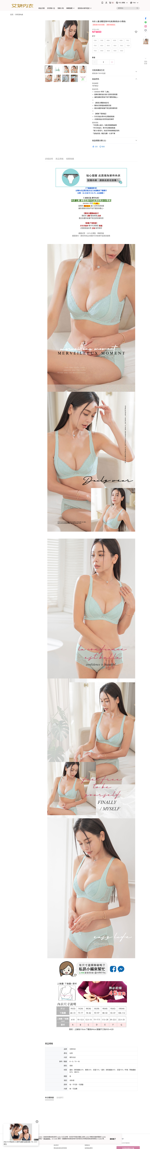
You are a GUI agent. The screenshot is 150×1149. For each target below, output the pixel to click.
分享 (96, 147)
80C (101, 45)
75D (95, 51)
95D (121, 51)
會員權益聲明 (89, 1148)
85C (108, 45)
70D (128, 45)
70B (95, 40)
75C (95, 45)
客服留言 (87, 1145)
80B (108, 40)
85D (108, 51)
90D (115, 51)
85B (114, 40)
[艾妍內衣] (22, 5)
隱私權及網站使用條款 (60, 1148)
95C (121, 45)
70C (127, 40)
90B (121, 40)
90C (115, 45)
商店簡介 (56, 1145)
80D (101, 51)
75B (101, 40)
